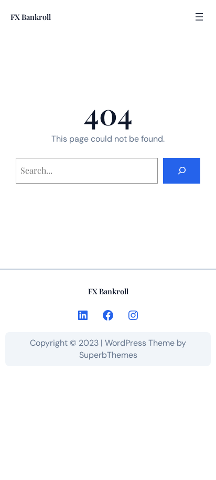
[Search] (181, 171)
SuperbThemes (108, 354)
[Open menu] (199, 16)
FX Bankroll (30, 17)
